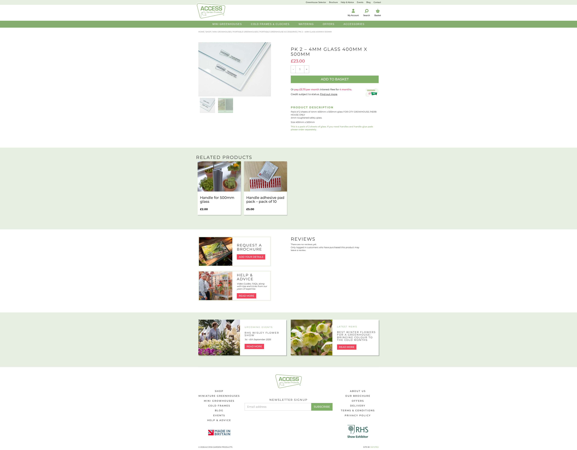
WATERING (306, 24)
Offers (358, 400)
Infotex (374, 447)
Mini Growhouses (222, 32)
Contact (377, 2)
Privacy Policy (358, 415)
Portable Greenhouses (245, 32)
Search (366, 15)
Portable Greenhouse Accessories (278, 32)
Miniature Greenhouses (219, 395)
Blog (368, 2)
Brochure (333, 2)
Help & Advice (347, 2)
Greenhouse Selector (316, 2)
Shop (208, 32)
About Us (358, 391)
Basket (377, 15)
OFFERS (328, 24)
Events (360, 2)
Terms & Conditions (358, 410)
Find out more (328, 94)
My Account (353, 15)
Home (201, 32)
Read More (246, 295)
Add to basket (335, 79)
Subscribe (322, 406)
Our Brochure (357, 395)
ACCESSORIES (354, 24)
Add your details (251, 256)
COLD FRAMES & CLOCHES (270, 24)
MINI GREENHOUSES (227, 24)
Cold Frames (219, 405)
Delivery (357, 405)
